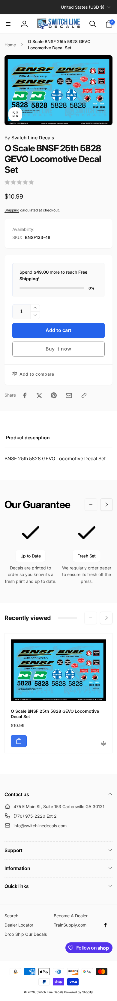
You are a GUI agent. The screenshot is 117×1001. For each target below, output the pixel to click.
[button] (8, 24)
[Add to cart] (19, 741)
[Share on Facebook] (25, 395)
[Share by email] (69, 395)
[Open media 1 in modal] (58, 90)
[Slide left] (91, 504)
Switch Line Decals (29, 138)
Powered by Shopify (78, 992)
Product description (28, 438)
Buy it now (58, 349)
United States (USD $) (82, 7)
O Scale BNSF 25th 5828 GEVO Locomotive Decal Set (55, 714)
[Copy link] (84, 395)
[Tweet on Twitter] (39, 395)
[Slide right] (106, 504)
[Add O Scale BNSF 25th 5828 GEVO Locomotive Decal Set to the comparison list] (103, 744)
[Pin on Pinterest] (54, 395)
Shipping (11, 210)
